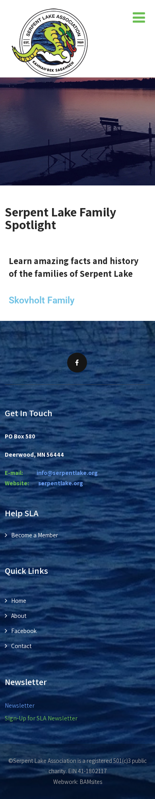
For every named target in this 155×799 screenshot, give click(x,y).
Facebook (24, 631)
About (18, 616)
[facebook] (77, 362)
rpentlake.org (60, 483)
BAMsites (90, 781)
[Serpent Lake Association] (49, 42)
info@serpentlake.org (67, 473)
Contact (21, 646)
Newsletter (20, 705)
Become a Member (34, 535)
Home (18, 600)
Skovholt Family (41, 300)
